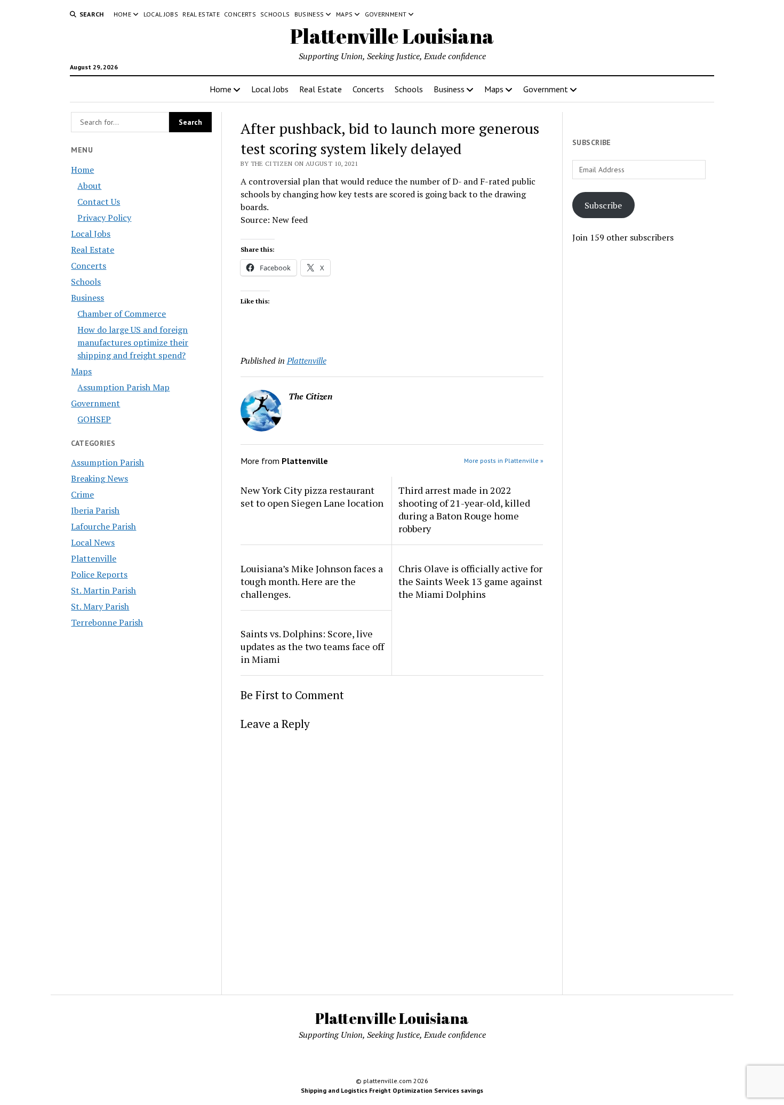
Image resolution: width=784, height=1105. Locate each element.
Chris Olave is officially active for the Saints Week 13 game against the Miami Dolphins (470, 581)
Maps (344, 14)
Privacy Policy (104, 217)
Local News (93, 542)
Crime (82, 494)
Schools (275, 14)
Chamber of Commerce (121, 313)
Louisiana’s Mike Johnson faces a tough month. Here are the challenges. (312, 581)
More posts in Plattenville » (503, 461)
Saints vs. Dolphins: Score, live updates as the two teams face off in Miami (312, 646)
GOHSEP (94, 419)
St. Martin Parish (103, 590)
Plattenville (93, 558)
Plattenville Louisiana (392, 36)
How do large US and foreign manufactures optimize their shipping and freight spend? (132, 342)
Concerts (240, 14)
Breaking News (99, 478)
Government (386, 14)
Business (309, 14)
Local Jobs (161, 14)
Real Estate (201, 14)
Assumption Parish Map (123, 387)
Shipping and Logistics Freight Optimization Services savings (392, 1090)
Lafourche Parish (103, 526)
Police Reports (99, 574)
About (89, 185)
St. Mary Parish (100, 606)
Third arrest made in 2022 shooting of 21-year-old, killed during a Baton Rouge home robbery (464, 509)
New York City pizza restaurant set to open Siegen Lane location (312, 496)
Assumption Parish (107, 462)
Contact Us (98, 201)
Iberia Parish (95, 510)
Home (122, 14)
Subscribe (603, 205)
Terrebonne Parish (107, 622)
